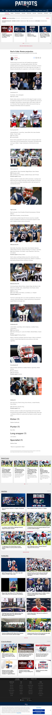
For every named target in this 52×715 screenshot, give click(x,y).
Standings (21, 693)
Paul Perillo (16, 57)
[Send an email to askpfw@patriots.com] (16, 59)
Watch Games (30, 693)
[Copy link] (40, 58)
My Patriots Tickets (30, 685)
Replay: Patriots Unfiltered (10, 18)
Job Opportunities (40, 693)
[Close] (50, 710)
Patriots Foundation (11, 690)
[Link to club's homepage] (3, 10)
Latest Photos (11, 688)
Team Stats (21, 688)
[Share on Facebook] (34, 58)
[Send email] (38, 58)
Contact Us (40, 695)
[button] (23, 43)
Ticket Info (30, 683)
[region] (26, 710)
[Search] (34, 10)
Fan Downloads (41, 688)
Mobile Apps (40, 690)
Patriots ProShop (40, 683)
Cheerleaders (11, 693)
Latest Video (11, 685)
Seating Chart (30, 690)
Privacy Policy (19, 712)
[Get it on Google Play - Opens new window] (29, 700)
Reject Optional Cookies (39, 710)
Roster (21, 683)
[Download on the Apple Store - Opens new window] (22, 700)
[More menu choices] (32, 10)
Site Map (11, 695)
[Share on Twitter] (36, 58)
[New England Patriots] (26, 704)
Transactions (21, 690)
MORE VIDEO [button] (26, 637)
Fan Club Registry (40, 685)
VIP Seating (30, 688)
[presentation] (50, 43)
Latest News (11, 683)
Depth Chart (21, 685)
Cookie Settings (38, 707)
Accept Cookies (38, 712)
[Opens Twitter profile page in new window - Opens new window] (15, 59)
